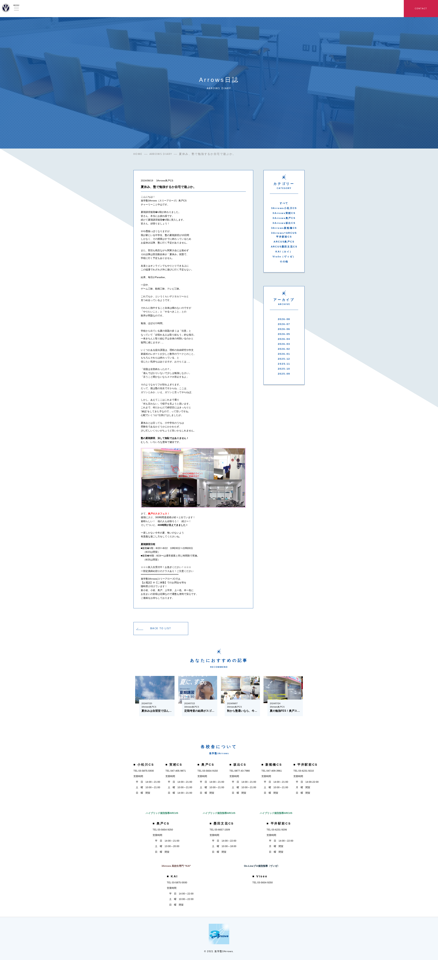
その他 (284, 261)
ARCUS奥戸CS (284, 241)
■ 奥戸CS (205, 764)
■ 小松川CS (143, 764)
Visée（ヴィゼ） (284, 256)
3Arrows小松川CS (284, 208)
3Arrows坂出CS (284, 223)
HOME (138, 154)
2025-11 (284, 363)
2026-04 (284, 339)
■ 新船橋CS (271, 764)
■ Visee (259, 876)
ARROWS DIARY (160, 154)
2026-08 (284, 319)
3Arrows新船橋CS (284, 228)
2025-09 (284, 373)
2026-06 (284, 329)
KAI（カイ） (284, 251)
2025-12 (284, 358)
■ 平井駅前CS (305, 764)
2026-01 (284, 354)
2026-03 (284, 344)
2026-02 (284, 349)
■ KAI (172, 876)
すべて (284, 203)
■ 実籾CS (173, 764)
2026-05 (284, 334)
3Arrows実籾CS (284, 213)
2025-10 (284, 368)
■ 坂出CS (237, 764)
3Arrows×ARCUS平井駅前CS (284, 235)
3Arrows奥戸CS (284, 218)
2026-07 (284, 324)
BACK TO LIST (160, 628)
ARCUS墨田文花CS (284, 246)
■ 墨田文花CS (222, 823)
